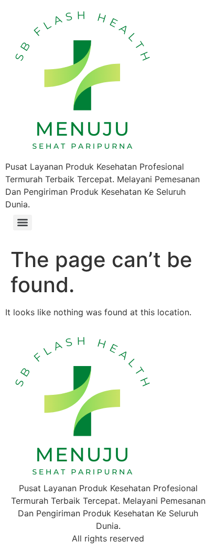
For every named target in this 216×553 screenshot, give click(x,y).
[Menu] (22, 222)
